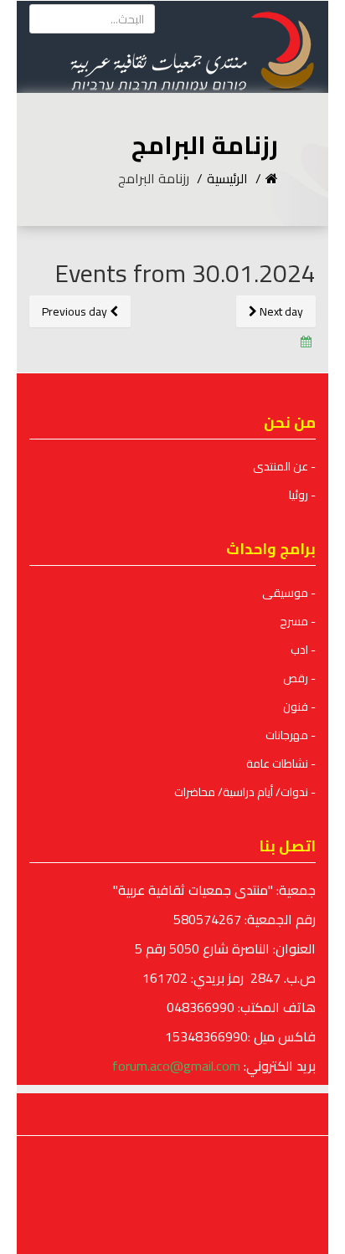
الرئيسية (227, 178)
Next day (280, 311)
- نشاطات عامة (281, 763)
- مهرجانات (290, 735)
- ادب (303, 649)
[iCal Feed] (306, 341)
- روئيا (302, 495)
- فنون (299, 706)
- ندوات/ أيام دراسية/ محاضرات (245, 792)
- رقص (299, 678)
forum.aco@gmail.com (176, 1065)
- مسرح (298, 621)
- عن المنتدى (284, 466)
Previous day (76, 311)
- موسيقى (289, 593)
